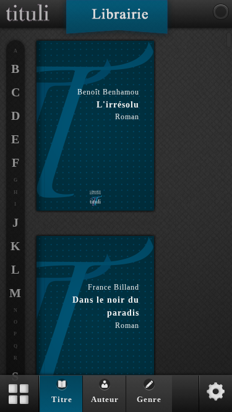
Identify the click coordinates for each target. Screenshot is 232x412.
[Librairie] (117, 21)
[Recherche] (221, 12)
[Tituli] (27, 5)
